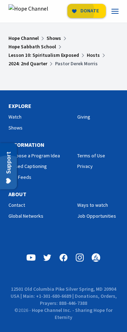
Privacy (85, 166)
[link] (119, 11)
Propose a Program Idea (34, 155)
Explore (19, 105)
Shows (15, 128)
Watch (15, 117)
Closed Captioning (27, 166)
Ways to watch (92, 205)
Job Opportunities (96, 216)
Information (26, 144)
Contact (16, 205)
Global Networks (25, 216)
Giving (83, 117)
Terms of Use (91, 155)
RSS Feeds (19, 177)
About (17, 194)
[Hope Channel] (28, 11)
